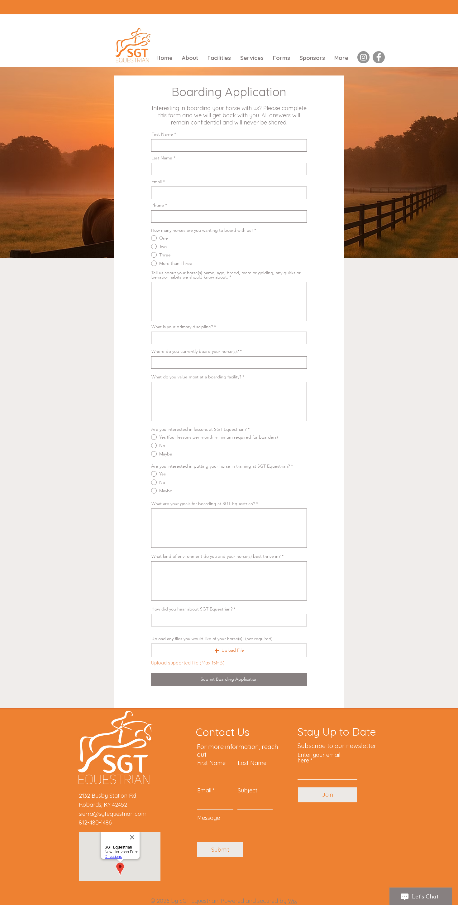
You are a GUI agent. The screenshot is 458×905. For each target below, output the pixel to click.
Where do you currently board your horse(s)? (195, 351)
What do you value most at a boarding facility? (196, 377)
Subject (247, 790)
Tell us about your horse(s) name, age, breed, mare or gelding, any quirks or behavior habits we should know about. (226, 274)
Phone (157, 205)
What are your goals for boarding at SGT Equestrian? (203, 503)
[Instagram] (363, 57)
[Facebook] (379, 57)
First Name (162, 134)
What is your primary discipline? (182, 326)
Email (156, 181)
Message (208, 818)
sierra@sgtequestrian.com (112, 813)
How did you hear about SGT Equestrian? (191, 609)
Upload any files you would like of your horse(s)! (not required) (212, 638)
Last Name (161, 158)
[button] (229, 650)
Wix (292, 900)
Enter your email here (319, 757)
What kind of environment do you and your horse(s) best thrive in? (215, 556)
